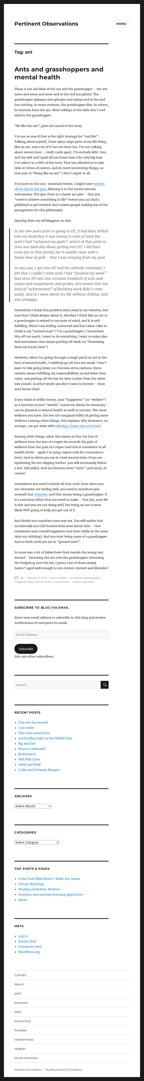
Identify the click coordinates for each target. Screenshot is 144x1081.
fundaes (62, 577)
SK (21, 577)
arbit (53, 577)
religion (20, 1049)
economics (22, 1021)
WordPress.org (29, 952)
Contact (20, 975)
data (17, 1012)
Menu (121, 24)
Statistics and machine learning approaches (50, 894)
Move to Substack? (32, 749)
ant (72, 577)
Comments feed (30, 946)
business (21, 1002)
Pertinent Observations (46, 23)
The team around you (34, 733)
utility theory (61, 581)
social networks (26, 1058)
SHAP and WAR (29, 764)
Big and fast (27, 743)
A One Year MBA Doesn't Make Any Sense (49, 879)
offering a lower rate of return (77, 426)
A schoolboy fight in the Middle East (45, 738)
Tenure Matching (31, 884)
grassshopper (92, 577)
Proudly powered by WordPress (63, 1069)
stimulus (40, 494)
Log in (23, 936)
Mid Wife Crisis (29, 759)
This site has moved (33, 722)
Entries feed (27, 941)
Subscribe (26, 649)
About (22, 900)
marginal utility (24, 581)
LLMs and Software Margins (39, 770)
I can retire (26, 728)
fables (79, 577)
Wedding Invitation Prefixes (39, 889)
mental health (43, 581)
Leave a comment (83, 581)
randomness (23, 1039)
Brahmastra (27, 754)
